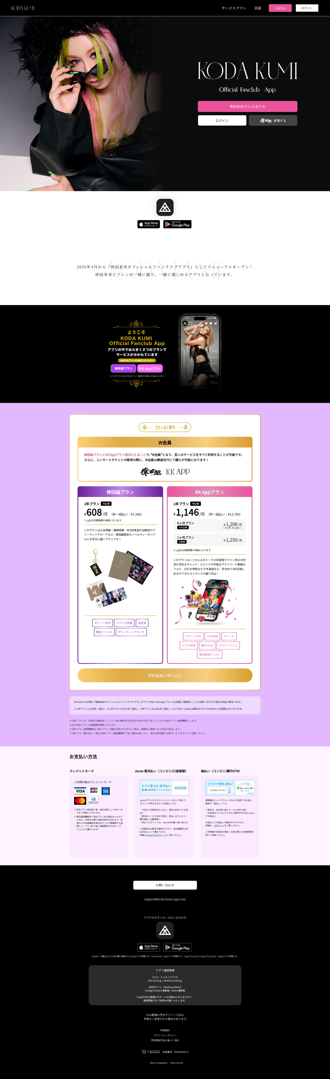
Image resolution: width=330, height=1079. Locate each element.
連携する (279, 120)
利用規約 (165, 1030)
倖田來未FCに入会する (248, 106)
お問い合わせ (165, 885)
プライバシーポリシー (165, 1035)
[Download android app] (178, 224)
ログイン (307, 8)
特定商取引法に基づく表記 (165, 1040)
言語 (257, 7)
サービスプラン (234, 7)
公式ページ (219, 825)
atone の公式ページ (156, 834)
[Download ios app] (149, 224)
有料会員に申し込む (165, 675)
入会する (280, 8)
